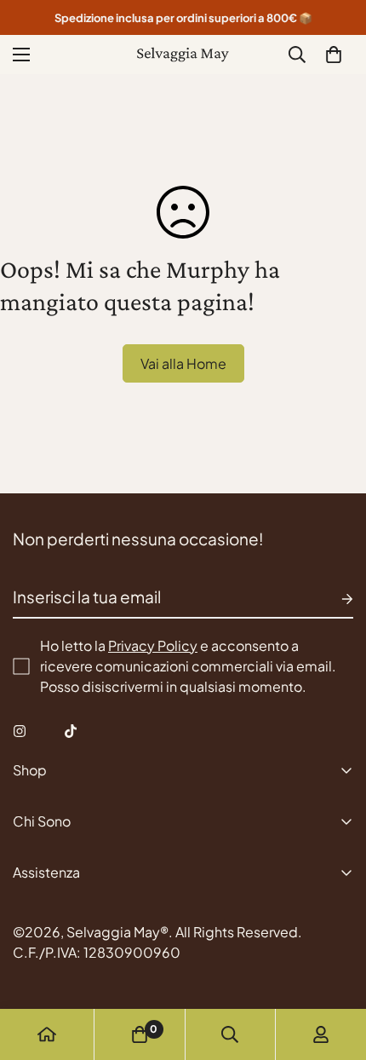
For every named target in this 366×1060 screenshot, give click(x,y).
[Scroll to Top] (335, 970)
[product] (47, 1034)
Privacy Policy (152, 645)
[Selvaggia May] (183, 54)
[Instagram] (19, 731)
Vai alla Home (183, 363)
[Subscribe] (333, 599)
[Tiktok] (70, 731)
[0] (333, 54)
